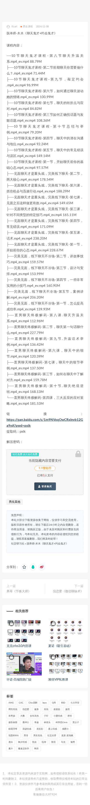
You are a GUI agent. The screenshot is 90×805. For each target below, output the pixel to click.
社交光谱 (51, 735)
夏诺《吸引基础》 (60, 646)
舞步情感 (22, 742)
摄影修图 (13, 722)
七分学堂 (75, 703)
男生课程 (28, 26)
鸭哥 (36, 749)
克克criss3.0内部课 (19, 646)
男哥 (26, 735)
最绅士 (25, 722)
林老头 (47, 722)
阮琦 (44, 742)
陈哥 (53, 742)
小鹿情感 (58, 716)
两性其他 (13, 709)
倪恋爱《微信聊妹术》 (68, 591)
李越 (36, 722)
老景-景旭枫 (67, 735)
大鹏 (22, 716)
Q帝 (54, 703)
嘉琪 (67, 709)
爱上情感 (52, 729)
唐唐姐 (57, 709)
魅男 (73, 742)
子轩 (46, 716)
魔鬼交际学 (23, 749)
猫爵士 (65, 729)
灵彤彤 (39, 729)
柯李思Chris (61, 722)
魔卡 (11, 749)
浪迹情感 (26, 729)
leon (45, 703)
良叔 (34, 742)
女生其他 (34, 716)
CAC (21, 703)
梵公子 (76, 722)
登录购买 (46, 486)
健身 (36, 709)
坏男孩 (12, 716)
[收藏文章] (24, 567)
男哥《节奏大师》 (19, 591)
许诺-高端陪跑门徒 (19, 679)
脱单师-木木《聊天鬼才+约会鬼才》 (47, 543)
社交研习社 (17, 543)
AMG (11, 703)
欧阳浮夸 (13, 729)
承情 (70, 716)
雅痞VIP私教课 (58, 679)
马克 (63, 742)
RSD (63, 703)
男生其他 (14, 502)
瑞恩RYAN (14, 735)
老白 (11, 742)
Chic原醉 (33, 703)
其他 (46, 709)
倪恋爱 (25, 709)
